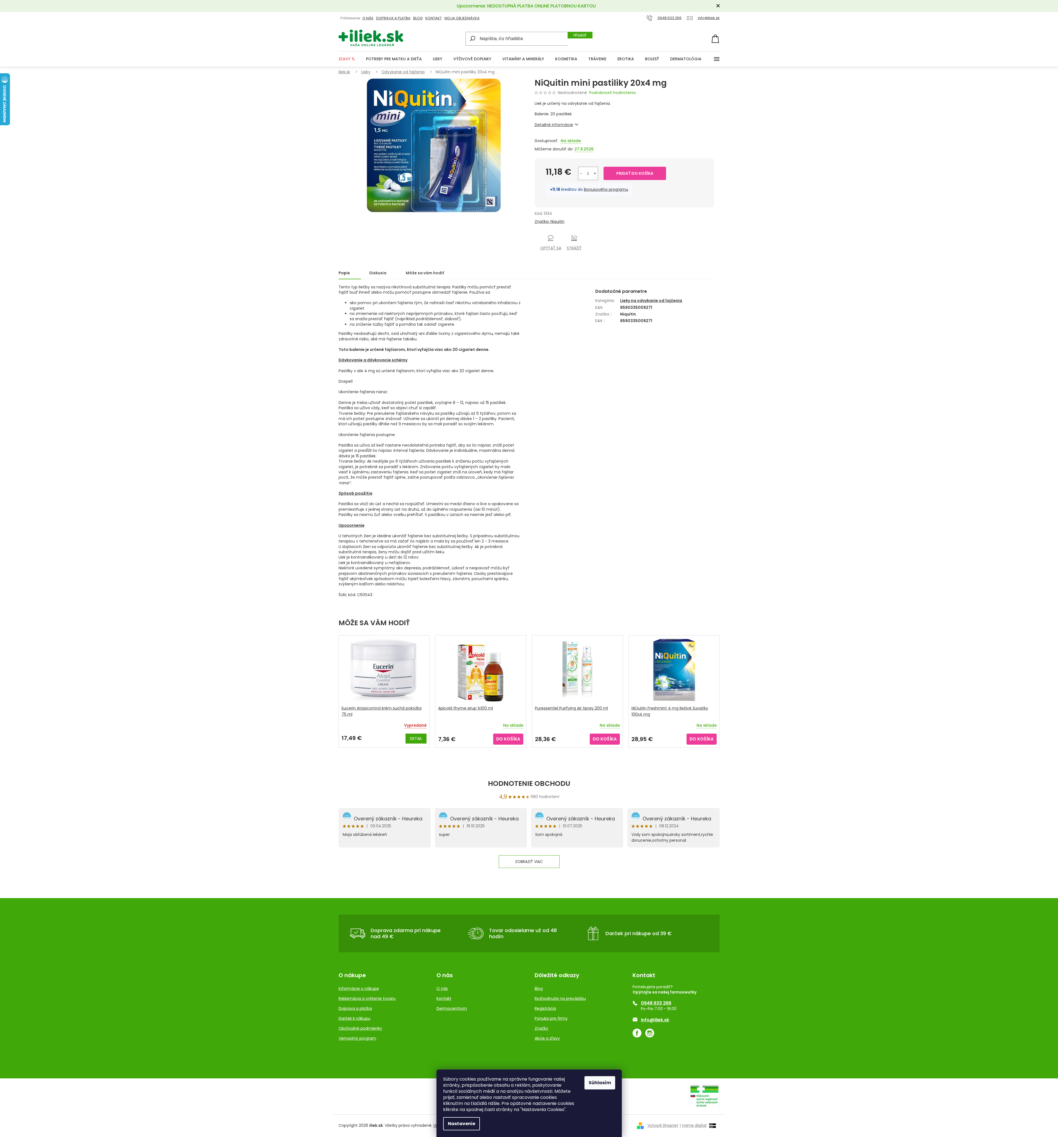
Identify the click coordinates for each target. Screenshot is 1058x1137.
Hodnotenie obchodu (529, 783)
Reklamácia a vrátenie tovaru (367, 998)
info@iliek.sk (655, 1020)
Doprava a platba (393, 18)
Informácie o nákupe (359, 988)
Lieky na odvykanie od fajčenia (651, 300)
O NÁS (367, 18)
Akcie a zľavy (547, 1038)
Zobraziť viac (529, 861)
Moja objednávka (462, 18)
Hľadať (580, 35)
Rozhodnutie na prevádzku (560, 998)
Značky (541, 1028)
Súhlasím (600, 1082)
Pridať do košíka (634, 173)
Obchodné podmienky (360, 1028)
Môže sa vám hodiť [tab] (425, 273)
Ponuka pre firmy (551, 1018)
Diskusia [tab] (377, 273)
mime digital (693, 1125)
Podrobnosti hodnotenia (612, 92)
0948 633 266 (656, 1003)
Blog (418, 18)
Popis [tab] (344, 273)
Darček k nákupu (354, 1018)
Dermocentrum (451, 1008)
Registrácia (545, 1008)
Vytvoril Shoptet (663, 1125)
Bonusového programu (606, 189)
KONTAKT (433, 18)
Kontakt (443, 998)
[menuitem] (346, 59)
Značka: (550, 221)
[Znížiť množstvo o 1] (581, 173)
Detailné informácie (554, 124)
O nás (442, 988)
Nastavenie (461, 1123)
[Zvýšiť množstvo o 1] (595, 173)
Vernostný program (357, 1038)
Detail (416, 738)
